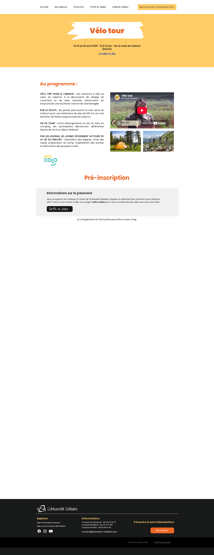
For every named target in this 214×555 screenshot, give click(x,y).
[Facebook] (39, 531)
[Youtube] (51, 531)
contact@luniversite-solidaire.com (99, 531)
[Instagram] (45, 531)
